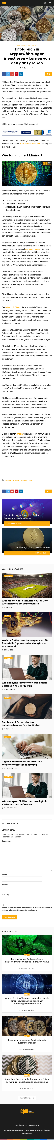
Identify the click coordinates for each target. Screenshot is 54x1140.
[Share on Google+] (12, 74)
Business (8, 576)
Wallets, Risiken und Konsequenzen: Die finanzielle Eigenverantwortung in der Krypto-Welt (25, 643)
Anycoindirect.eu (32, 249)
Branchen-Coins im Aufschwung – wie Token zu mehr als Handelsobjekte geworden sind (27, 1080)
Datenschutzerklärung (38, 1131)
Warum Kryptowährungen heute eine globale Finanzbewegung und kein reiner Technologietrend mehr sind (27, 1001)
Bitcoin (31, 45)
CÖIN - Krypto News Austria (28, 1125)
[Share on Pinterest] (16, 74)
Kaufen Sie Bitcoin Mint (30, 143)
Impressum (27, 1134)
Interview (8, 658)
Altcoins (24, 45)
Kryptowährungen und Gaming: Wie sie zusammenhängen (27, 1041)
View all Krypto (25, 1098)
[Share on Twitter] (8, 74)
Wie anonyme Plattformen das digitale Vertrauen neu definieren (24, 684)
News (36, 45)
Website (5, 895)
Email (5, 885)
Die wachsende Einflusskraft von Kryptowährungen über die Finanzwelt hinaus (27, 960)
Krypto (17, 45)
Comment (6, 841)
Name (5, 874)
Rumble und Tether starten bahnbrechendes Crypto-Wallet (21, 724)
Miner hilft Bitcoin (13, 307)
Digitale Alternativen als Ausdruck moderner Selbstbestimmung (22, 763)
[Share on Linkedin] (21, 74)
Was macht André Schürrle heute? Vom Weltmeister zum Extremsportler (25, 602)
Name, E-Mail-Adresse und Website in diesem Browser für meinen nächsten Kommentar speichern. (27, 909)
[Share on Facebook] (4, 74)
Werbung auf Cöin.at (14, 1131)
